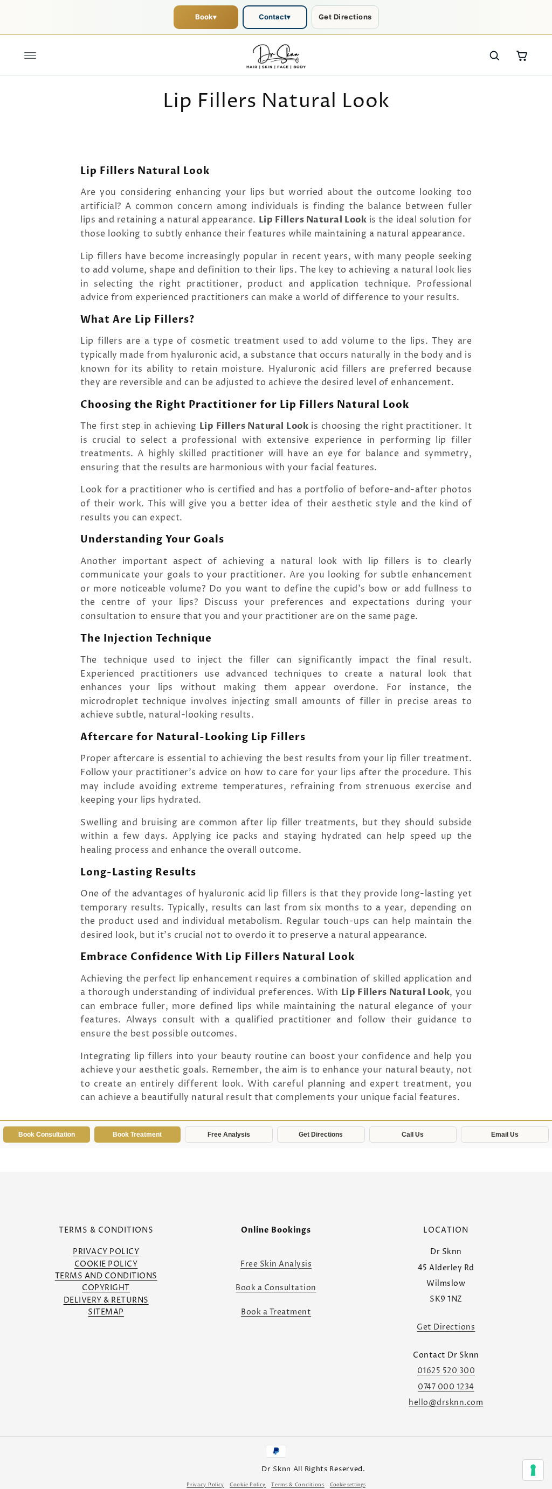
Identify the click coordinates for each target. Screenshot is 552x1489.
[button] (30, 55)
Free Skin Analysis (276, 1264)
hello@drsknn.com (446, 1402)
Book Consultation (46, 1134)
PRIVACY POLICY (106, 1252)
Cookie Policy (248, 1485)
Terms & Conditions (298, 1485)
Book (206, 16)
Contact (275, 16)
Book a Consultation (276, 1288)
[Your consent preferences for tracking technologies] (533, 1470)
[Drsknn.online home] (276, 55)
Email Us (505, 1134)
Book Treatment (137, 1134)
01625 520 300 (446, 1371)
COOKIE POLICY (106, 1264)
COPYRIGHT (106, 1288)
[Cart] (522, 55)
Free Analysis (229, 1134)
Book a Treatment (276, 1312)
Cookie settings (347, 1485)
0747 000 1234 (446, 1387)
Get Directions (345, 16)
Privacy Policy (205, 1485)
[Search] (494, 55)
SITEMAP (106, 1312)
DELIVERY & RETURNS (106, 1300)
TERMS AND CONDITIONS (106, 1276)
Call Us (413, 1134)
